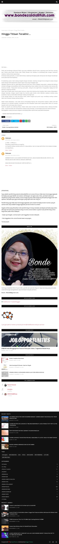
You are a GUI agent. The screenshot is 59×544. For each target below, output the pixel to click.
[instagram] (56, 542)
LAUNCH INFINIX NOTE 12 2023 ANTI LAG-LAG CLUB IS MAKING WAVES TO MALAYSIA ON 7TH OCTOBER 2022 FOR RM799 (31, 534)
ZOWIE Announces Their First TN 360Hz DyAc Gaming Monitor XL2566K (26, 519)
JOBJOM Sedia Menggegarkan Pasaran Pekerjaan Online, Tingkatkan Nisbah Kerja (26, 348)
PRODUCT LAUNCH (29, 469)
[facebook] (50, 542)
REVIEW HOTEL (29, 481)
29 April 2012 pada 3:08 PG (13, 140)
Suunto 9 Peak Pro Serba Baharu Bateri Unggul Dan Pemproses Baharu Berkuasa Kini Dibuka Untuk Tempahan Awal (33, 513)
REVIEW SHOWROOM (29, 491)
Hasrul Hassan (11, 385)
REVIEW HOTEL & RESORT (29, 484)
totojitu (9, 389)
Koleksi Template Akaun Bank (16, 358)
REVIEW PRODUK (29, 486)
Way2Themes (14, 542)
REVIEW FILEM (29, 476)
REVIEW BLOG (29, 474)
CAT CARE (46, 454)
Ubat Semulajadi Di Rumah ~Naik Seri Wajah (20, 365)
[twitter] (53, 542)
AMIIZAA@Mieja (12, 394)
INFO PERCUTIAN (6, 457)
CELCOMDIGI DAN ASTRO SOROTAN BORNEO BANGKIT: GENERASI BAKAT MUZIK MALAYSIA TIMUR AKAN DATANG (33, 417)
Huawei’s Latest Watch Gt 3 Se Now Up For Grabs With (22, 505)
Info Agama (10, 30)
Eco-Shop (29, 466)
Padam (10, 150)
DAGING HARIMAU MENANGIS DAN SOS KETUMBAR (21, 444)
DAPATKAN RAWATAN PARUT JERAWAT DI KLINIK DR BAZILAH (24, 430)
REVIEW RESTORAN (29, 489)
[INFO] (29, 340)
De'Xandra (29, 464)
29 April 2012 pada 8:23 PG (13, 155)
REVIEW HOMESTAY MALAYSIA (29, 479)
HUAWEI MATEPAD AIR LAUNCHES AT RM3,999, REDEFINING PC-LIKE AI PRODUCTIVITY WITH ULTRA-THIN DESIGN (33, 424)
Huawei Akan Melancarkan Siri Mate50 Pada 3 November (23, 526)
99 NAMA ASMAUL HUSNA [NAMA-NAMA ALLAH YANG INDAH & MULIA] (26, 372)
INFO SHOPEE (30, 454)
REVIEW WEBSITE (29, 496)
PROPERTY (29, 471)
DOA (19, 454)
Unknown (4, 37)
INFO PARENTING (38, 454)
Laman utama (4, 30)
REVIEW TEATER (29, 494)
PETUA (23, 454)
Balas (6, 150)
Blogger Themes (29, 542)
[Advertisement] (29, 52)
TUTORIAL (29, 499)
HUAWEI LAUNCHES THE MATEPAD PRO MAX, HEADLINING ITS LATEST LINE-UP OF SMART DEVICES (33, 437)
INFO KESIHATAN (12, 454)
